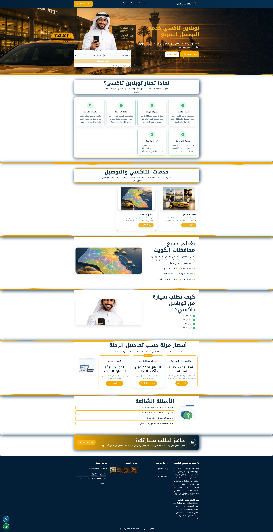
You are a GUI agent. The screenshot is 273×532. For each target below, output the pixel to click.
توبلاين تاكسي (163, 468)
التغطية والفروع (126, 2)
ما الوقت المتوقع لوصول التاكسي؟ (156, 407)
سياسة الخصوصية (99, 478)
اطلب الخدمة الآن (83, 3)
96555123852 (94, 468)
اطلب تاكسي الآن (86, 442)
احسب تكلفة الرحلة (148, 383)
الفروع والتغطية (162, 476)
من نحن (103, 473)
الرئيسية (145, 2)
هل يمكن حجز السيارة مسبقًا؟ (158, 418)
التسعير (103, 483)
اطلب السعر (181, 383)
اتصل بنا (94, 473)
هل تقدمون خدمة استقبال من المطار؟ (155, 423)
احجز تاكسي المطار (114, 383)
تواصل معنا (172, 54)
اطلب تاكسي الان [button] (102, 61)
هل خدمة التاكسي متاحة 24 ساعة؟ (156, 412)
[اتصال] (6, 519)
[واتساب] (6, 526)
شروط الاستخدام (83, 478)
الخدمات (137, 2)
